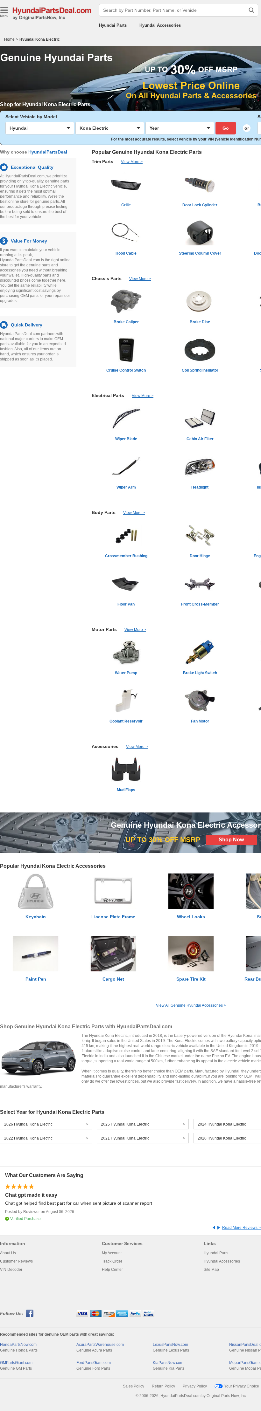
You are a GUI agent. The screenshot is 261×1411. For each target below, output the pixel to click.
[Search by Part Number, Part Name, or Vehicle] (251, 10)
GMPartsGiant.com (16, 1362)
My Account (112, 1253)
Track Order (112, 1261)
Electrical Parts (108, 395)
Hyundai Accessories (160, 25)
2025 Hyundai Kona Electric (125, 1124)
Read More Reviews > (241, 1227)
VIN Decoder (11, 1269)
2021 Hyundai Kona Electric (125, 1138)
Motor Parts (104, 629)
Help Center (112, 1269)
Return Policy (163, 1386)
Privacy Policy (195, 1386)
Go (225, 128)
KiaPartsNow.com (168, 1362)
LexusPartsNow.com (170, 1344)
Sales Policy (133, 1386)
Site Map (211, 1269)
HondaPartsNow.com (18, 1344)
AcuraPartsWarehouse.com (100, 1344)
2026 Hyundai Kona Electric (28, 1124)
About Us (8, 1253)
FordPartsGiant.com (93, 1362)
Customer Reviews (16, 1261)
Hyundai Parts (113, 25)
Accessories (105, 746)
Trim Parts (102, 161)
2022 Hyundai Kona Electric (28, 1138)
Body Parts (104, 512)
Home (9, 39)
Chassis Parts (107, 278)
